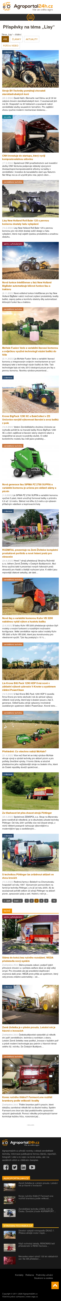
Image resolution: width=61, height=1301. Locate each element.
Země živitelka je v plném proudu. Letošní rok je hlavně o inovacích (38, 1184)
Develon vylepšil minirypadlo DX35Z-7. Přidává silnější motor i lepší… (36, 1231)
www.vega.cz (32, 1296)
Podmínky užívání (44, 1274)
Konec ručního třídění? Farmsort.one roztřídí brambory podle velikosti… (36, 1197)
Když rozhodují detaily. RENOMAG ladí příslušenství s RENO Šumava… (37, 1244)
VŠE (5, 39)
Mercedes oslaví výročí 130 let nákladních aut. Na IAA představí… (38, 1257)
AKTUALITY (32, 39)
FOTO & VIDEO (10, 45)
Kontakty (19, 1274)
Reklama (29, 1274)
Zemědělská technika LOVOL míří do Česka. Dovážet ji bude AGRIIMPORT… (37, 1210)
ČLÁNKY (16, 39)
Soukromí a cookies (43, 1277)
